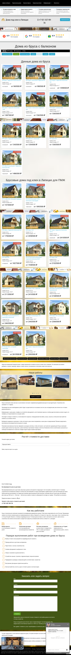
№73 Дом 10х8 (53, 257)
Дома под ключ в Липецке (16, 20)
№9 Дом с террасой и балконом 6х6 (11, 80)
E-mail (15, 589)
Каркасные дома (16, 3)
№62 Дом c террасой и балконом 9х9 (11, 230)
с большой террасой (25, 54)
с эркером (33, 54)
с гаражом (45, 54)
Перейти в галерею (35, 396)
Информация (47, 3)
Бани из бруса (27, 3)
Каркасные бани (37, 3)
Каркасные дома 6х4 (22, 358)
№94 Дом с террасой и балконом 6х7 (11, 138)
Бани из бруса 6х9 (63, 358)
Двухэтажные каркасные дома (10, 358)
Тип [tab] (5, 51)
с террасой (52, 54)
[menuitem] (6, 3)
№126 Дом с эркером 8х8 (56, 107)
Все (24, 51)
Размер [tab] (10, 51)
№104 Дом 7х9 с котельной (57, 315)
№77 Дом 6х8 (53, 138)
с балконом (16, 54)
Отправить (17, 613)
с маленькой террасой (7, 54)
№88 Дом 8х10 (6, 288)
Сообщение (16, 595)
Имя (15, 578)
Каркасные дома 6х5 (32, 358)
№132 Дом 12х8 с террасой (33, 288)
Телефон (15, 584)
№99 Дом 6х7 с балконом (32, 138)
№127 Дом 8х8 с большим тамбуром (11, 199)
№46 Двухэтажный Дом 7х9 (33, 315)
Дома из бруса (6, 3)
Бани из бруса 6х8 (54, 358)
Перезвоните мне (65, 19)
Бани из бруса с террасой (44, 358)
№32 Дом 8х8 (5, 257)
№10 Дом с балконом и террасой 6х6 (35, 80)
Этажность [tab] (18, 51)
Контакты (56, 3)
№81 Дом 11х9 (29, 230)
